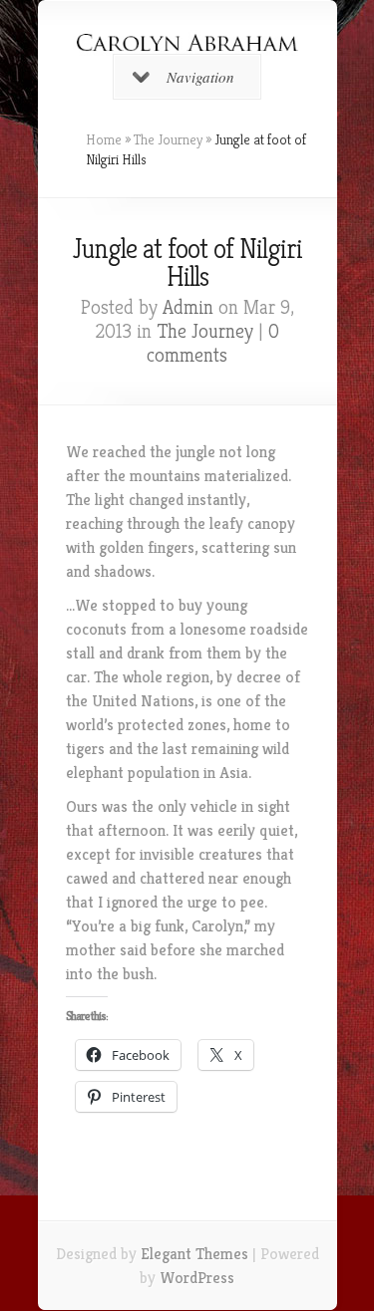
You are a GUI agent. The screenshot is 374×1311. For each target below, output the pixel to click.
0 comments (213, 343)
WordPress (197, 1277)
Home (104, 139)
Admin (188, 307)
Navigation (200, 77)
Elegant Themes (194, 1253)
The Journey (168, 139)
